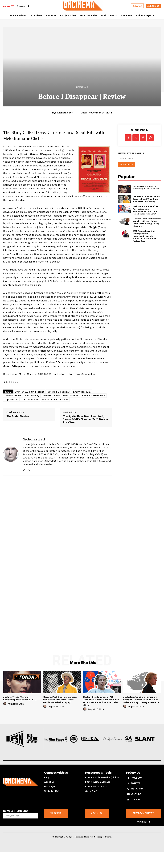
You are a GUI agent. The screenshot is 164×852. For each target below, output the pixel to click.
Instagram (137, 788)
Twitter (135, 783)
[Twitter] (29, 469)
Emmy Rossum (82, 391)
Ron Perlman (71, 395)
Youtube (136, 794)
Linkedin (135, 799)
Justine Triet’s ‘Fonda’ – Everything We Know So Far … (146, 188)
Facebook (136, 778)
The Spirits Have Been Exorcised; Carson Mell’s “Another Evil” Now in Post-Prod (85, 419)
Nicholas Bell (65, 112)
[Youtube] (128, 794)
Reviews (82, 87)
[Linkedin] (128, 799)
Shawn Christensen (93, 395)
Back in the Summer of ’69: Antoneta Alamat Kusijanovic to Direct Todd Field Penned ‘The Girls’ (145, 210)
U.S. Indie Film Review (55, 399)
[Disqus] (57, 521)
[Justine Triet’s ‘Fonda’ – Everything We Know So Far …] (124, 189)
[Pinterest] (143, 137)
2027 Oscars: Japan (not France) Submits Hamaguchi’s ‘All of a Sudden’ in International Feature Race (144, 236)
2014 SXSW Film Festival (29, 391)
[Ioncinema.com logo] (20, 782)
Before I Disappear (59, 391)
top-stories (11, 399)
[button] (23, 6)
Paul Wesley (32, 395)
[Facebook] (128, 137)
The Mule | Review (17, 416)
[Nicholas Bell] (11, 454)
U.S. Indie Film (30, 399)
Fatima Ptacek (13, 395)
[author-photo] (5, 704)
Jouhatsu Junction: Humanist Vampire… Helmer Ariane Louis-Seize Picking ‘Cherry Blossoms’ (147, 222)
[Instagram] (24, 469)
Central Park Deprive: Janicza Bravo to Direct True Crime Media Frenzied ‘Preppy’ (146, 199)
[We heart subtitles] (82, 5)
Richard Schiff (51, 395)
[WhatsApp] (150, 137)
